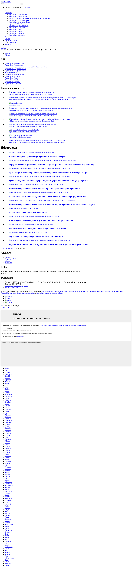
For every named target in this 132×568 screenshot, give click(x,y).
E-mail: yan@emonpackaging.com (16, 286)
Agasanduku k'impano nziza (18, 16)
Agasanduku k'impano (16, 33)
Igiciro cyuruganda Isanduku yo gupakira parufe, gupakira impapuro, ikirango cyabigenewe (48, 180)
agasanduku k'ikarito (15, 24)
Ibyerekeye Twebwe (11, 40)
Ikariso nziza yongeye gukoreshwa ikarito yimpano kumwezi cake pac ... (32, 115)
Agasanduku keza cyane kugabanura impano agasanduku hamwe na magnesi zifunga (37, 142)
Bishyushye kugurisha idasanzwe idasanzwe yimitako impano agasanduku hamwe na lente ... (39, 99)
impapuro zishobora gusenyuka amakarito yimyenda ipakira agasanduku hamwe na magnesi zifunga (52, 164)
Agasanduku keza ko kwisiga (18, 14)
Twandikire (8, 44)
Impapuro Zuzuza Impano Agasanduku (22, 293)
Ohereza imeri (5, 307)
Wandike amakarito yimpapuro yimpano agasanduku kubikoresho (37, 228)
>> (14, 248)
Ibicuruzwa (8, 13)
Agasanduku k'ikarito (16, 31)
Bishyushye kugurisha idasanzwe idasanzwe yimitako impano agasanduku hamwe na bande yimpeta (52, 204)
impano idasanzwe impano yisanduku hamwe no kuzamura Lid (36, 236)
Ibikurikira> (9, 248)
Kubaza (3, 273)
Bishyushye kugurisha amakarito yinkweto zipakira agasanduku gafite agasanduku (44, 188)
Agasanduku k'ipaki (15, 29)
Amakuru (8, 37)
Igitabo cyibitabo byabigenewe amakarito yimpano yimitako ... (29, 126)
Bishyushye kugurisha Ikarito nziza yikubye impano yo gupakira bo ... (32, 110)
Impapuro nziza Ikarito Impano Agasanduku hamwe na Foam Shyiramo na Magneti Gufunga (49, 244)
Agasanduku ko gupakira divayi (19, 20)
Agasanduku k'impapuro (77, 291)
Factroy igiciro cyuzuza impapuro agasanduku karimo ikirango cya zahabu (41, 220)
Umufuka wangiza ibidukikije (18, 26)
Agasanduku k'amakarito (17, 35)
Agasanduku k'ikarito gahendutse (20, 137)
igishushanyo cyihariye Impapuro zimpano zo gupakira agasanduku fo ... (32, 121)
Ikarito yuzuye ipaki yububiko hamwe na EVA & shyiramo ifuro (30, 18)
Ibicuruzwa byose (57, 293)
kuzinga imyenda (14, 105)
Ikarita (44, 291)
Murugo (7, 11)
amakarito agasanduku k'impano (57, 291)
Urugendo (12, 42)
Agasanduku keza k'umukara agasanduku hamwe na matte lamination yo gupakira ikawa (47, 196)
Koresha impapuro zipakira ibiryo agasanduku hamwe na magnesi (30, 94)
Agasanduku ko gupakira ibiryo (19, 22)
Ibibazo (7, 39)
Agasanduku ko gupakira (17, 27)
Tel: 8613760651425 (12, 288)
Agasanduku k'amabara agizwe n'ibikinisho (23, 132)
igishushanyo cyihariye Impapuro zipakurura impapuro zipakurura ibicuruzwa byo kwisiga (48, 172)
